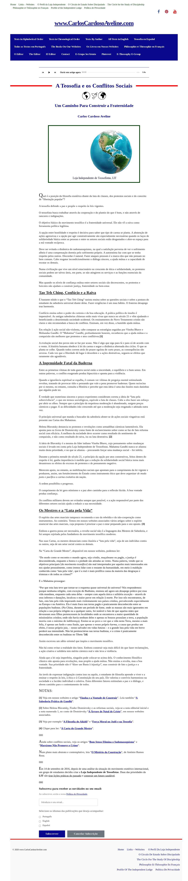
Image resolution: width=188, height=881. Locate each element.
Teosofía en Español (144, 39)
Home (13, 4)
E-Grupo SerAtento (85, 54)
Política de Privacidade (94, 8)
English (45, 821)
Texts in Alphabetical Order (28, 39)
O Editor (18, 54)
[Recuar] (42, 72)
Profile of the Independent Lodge (66, 8)
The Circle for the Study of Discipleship (125, 4)
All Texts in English (118, 39)
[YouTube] (175, 12)
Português (47, 816)
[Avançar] (55, 72)
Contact (65, 54)
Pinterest (106, 54)
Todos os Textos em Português (30, 46)
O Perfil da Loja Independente (51, 4)
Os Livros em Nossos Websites (102, 46)
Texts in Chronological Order (64, 39)
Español (46, 825)
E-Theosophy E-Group (129, 54)
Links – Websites (27, 4)
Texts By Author (94, 39)
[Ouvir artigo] (49, 72)
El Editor (51, 54)
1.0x (144, 72)
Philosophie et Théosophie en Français (30, 8)
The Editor (34, 54)
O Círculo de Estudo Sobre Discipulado (86, 4)
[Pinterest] (166, 12)
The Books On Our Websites (66, 46)
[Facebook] (159, 12)
